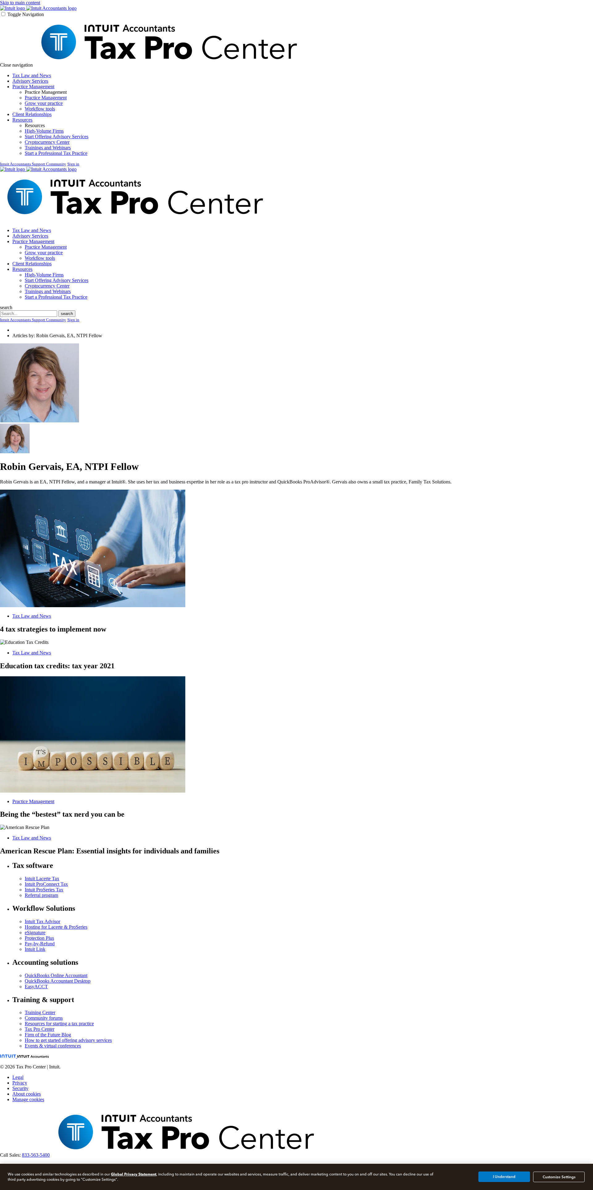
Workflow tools (40, 108)
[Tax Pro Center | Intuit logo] (168, 65)
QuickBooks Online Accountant (56, 975)
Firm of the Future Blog (48, 1034)
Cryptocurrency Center (47, 142)
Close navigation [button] (16, 65)
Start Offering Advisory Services (56, 136)
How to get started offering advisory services (68, 1040)
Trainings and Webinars (48, 147)
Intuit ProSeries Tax (44, 889)
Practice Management (46, 97)
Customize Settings (559, 1177)
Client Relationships (32, 114)
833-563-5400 (36, 1155)
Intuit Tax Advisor (42, 921)
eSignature (35, 932)
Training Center (40, 1012)
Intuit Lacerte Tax (42, 878)
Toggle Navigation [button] (25, 14)
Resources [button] (22, 119)
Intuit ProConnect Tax (46, 884)
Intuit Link (35, 949)
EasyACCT (36, 986)
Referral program (41, 895)
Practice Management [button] (33, 86)
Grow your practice (44, 103)
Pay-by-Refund (40, 943)
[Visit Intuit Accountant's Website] (51, 8)
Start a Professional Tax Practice (56, 153)
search (6, 307)
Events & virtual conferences (53, 1045)
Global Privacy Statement (133, 1174)
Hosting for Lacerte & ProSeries (56, 927)
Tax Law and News (31, 75)
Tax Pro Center (39, 1029)
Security (20, 1088)
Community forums (44, 1018)
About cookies (26, 1094)
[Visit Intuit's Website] (13, 8)
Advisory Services (30, 81)
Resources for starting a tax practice (59, 1023)
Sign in (73, 164)
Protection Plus (39, 938)
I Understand (504, 1177)
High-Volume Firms (44, 131)
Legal (17, 1077)
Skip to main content (20, 2)
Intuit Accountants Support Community (33, 164)
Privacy (19, 1082)
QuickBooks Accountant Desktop (57, 981)
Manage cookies (28, 1099)
